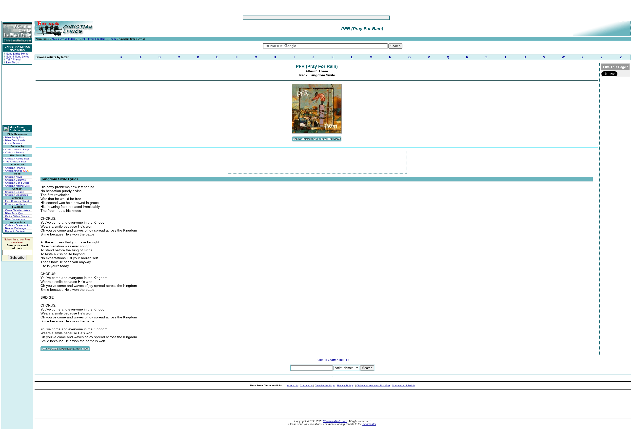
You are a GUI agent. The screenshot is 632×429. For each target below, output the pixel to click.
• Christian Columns (14, 179)
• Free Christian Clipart (16, 201)
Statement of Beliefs (403, 385)
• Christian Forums (13, 152)
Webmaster (369, 424)
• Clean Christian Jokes (16, 210)
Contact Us (306, 385)
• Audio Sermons (12, 143)
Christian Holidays (325, 385)
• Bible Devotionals (14, 140)
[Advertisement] (300, 18)
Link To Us (12, 62)
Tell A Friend (13, 59)
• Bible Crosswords (14, 219)
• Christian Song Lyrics (16, 182)
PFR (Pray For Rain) (94, 39)
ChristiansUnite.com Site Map (373, 385)
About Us (292, 385)
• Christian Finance (14, 167)
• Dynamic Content (14, 231)
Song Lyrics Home (17, 53)
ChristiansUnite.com (335, 421)
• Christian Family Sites (16, 158)
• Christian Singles (13, 192)
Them (112, 39)
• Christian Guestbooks (16, 225)
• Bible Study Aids (13, 137)
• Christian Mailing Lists (16, 185)
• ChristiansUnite (16, 170)
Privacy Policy (345, 385)
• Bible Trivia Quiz (13, 213)
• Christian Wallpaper (15, 204)
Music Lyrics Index (63, 39)
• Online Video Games (16, 216)
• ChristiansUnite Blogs (16, 149)
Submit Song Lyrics (17, 56)
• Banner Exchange (14, 228)
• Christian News (12, 177)
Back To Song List (332, 360)
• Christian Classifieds (15, 195)
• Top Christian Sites (14, 161)
